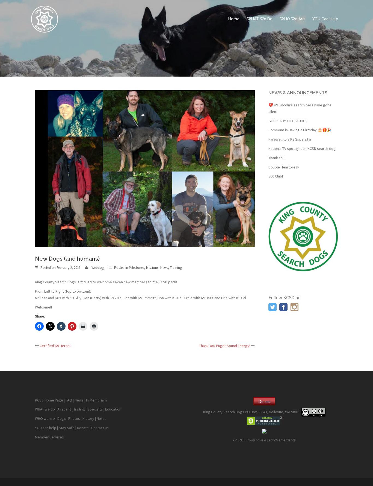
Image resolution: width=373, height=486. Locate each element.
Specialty (95, 409)
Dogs (61, 418)
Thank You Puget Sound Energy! (224, 345)
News (164, 267)
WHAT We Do (260, 19)
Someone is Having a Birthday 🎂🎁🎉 (299, 129)
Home (233, 19)
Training (176, 267)
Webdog (97, 267)
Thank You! (276, 157)
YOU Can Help (325, 19)
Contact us (100, 427)
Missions (152, 267)
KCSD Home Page (49, 400)
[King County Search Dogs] (44, 18)
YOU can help (45, 427)
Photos (74, 418)
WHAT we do (45, 409)
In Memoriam (96, 400)
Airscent (64, 409)
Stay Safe (67, 427)
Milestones (136, 267)
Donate (83, 427)
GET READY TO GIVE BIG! (287, 120)
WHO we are (45, 418)
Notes (101, 418)
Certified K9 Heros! (55, 345)
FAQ (69, 400)
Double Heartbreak (283, 167)
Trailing (79, 409)
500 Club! (275, 176)
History (88, 418)
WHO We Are (292, 19)
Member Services (49, 437)
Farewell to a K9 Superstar (290, 139)
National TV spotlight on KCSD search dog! (302, 148)
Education (113, 409)
